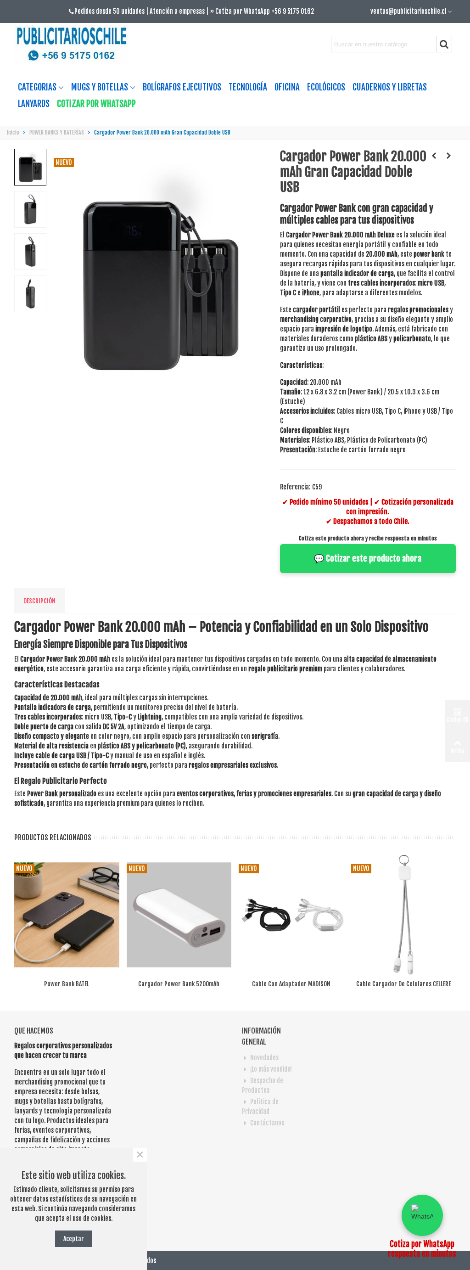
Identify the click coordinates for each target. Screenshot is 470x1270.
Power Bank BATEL (66, 984)
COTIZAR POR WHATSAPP (96, 103)
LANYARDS (34, 103)
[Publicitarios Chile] (75, 44)
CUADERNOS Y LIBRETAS (389, 87)
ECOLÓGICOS (326, 87)
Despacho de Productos (262, 1085)
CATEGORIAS (37, 87)
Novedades (264, 1058)
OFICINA (287, 87)
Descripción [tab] (39, 601)
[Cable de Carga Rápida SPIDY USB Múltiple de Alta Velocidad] (449, 156)
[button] (422, 1215)
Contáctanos (267, 1123)
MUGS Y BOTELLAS (99, 87)
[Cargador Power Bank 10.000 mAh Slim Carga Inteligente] (434, 156)
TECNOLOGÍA (248, 87)
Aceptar (73, 1238)
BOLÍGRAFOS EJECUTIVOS (182, 87)
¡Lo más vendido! (271, 1069)
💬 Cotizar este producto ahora (367, 558)
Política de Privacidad (260, 1106)
